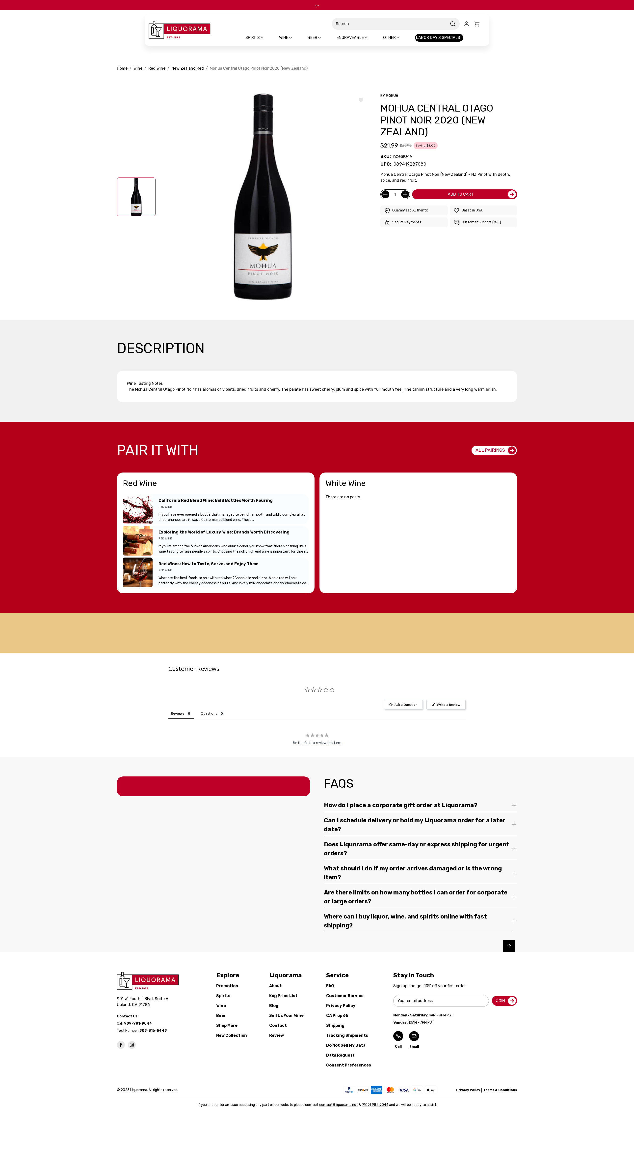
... (317, 4)
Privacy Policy (340, 1005)
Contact (278, 1025)
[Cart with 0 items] (479, 24)
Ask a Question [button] (406, 704)
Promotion (227, 985)
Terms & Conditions (500, 1090)
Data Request (340, 1055)
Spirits (223, 995)
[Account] (467, 24)
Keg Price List (283, 995)
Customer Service (345, 995)
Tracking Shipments (347, 1035)
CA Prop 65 (337, 1015)
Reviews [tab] (177, 713)
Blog (273, 1005)
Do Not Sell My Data (346, 1045)
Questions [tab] (209, 713)
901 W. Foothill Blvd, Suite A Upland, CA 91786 (143, 1001)
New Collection (231, 1035)
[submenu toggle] (266, 38)
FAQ (330, 985)
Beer (221, 1015)
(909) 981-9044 (375, 1105)
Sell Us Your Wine (286, 1015)
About (275, 985)
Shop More (227, 1025)
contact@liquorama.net (338, 1105)
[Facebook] (121, 1045)
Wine (221, 1005)
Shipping (335, 1025)
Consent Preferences (348, 1065)
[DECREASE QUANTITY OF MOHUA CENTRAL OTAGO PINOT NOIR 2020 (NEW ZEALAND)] (385, 194)
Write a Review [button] (448, 704)
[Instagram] (132, 1045)
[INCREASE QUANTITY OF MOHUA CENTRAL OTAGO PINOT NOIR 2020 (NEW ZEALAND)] (405, 194)
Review (276, 1035)
